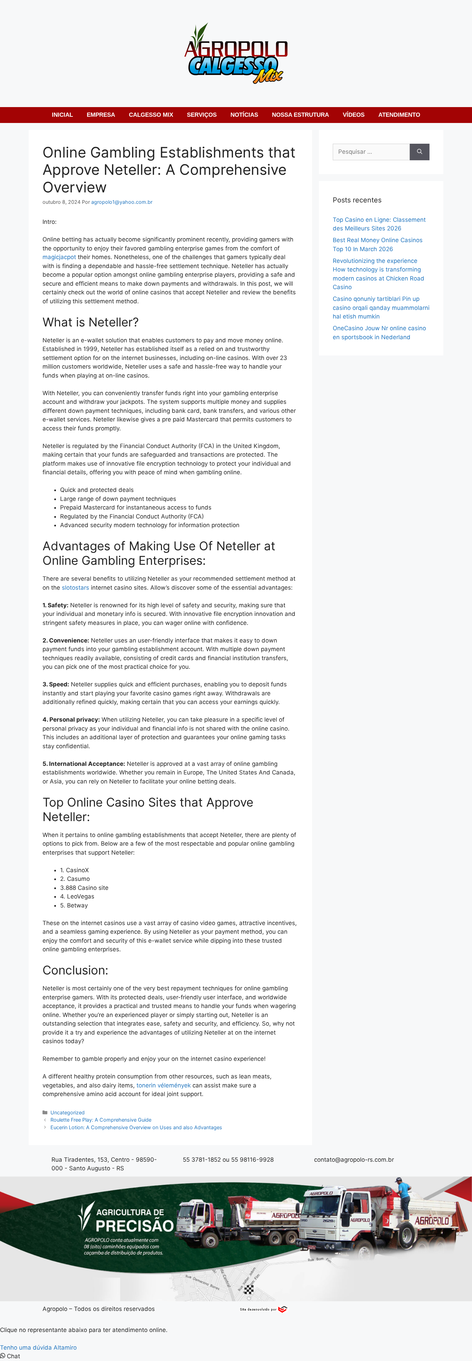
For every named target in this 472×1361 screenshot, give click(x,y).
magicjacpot (59, 257)
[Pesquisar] (419, 152)
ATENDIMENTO (399, 115)
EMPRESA (101, 115)
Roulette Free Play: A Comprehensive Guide (100, 1120)
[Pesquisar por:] (371, 152)
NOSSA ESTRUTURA (300, 115)
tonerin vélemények (163, 1085)
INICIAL (62, 115)
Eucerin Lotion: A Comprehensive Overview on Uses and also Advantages (136, 1127)
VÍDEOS (354, 115)
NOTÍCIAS (244, 115)
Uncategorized (67, 1112)
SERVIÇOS (202, 115)
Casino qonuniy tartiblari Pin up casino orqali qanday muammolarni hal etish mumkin (381, 307)
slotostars (75, 587)
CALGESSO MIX (151, 115)
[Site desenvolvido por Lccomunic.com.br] (264, 1311)
